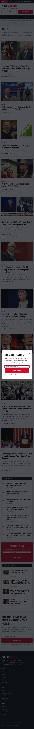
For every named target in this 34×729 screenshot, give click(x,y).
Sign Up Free (17, 370)
